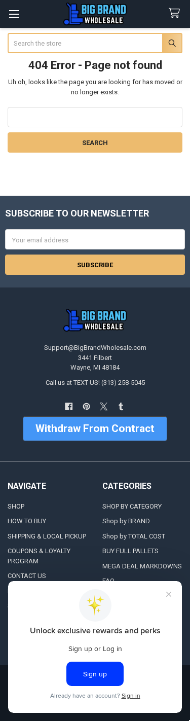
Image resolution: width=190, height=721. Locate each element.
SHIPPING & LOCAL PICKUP (47, 536)
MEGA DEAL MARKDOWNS (142, 566)
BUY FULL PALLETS (130, 551)
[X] (103, 406)
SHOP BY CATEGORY (132, 506)
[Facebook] (68, 406)
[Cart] (176, 13)
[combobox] (95, 43)
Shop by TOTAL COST (133, 536)
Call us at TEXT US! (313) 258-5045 (95, 382)
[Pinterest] (86, 406)
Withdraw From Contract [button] (95, 428)
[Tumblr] (120, 406)
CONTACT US (27, 576)
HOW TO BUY (27, 521)
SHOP (16, 506)
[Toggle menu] (14, 14)
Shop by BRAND (126, 521)
